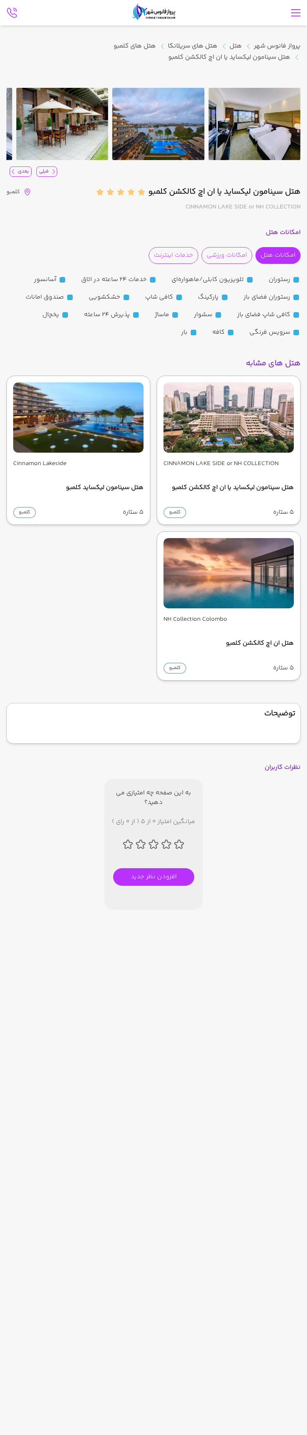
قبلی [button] (44, 171)
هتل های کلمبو (135, 46)
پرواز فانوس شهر (277, 46)
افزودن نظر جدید (154, 877)
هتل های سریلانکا (192, 46)
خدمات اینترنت (173, 255)
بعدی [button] (23, 171)
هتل (235, 46)
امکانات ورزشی (227, 255)
